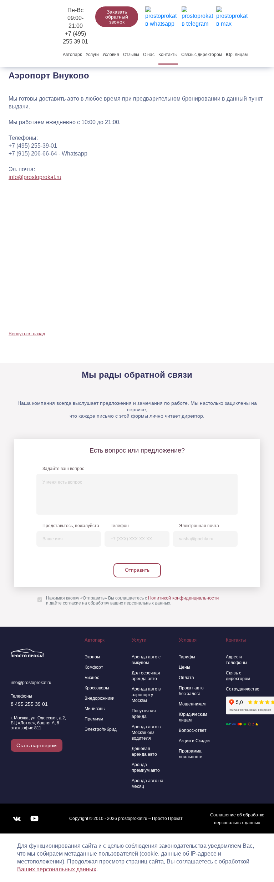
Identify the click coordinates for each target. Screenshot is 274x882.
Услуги (92, 54)
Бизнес (92, 677)
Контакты (168, 54)
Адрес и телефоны (236, 659)
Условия (110, 54)
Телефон (120, 525)
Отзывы (131, 54)
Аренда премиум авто (146, 767)
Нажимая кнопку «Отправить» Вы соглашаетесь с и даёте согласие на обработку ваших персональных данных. (132, 601)
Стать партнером (36, 745)
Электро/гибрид (101, 729)
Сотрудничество (242, 689)
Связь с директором (201, 54)
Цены (184, 667)
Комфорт (94, 667)
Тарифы (187, 656)
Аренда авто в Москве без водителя (146, 732)
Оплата (186, 677)
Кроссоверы (97, 687)
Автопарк (72, 54)
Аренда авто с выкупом (146, 659)
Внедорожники (100, 698)
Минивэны (95, 708)
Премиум (94, 719)
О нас (148, 54)
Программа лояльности (191, 754)
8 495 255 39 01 (29, 704)
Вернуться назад (27, 333)
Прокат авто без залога (191, 690)
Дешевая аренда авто (144, 751)
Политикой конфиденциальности (183, 598)
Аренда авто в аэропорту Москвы (146, 695)
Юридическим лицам (193, 717)
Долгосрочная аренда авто (146, 676)
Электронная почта (199, 525)
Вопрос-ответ (193, 730)
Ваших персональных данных (56, 869)
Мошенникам (192, 704)
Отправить (137, 570)
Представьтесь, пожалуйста (70, 525)
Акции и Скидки (194, 740)
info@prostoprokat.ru (35, 177)
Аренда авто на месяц (147, 783)
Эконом (92, 656)
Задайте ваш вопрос (63, 468)
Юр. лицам (237, 54)
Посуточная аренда (144, 713)
